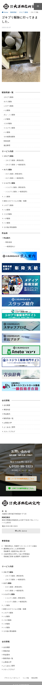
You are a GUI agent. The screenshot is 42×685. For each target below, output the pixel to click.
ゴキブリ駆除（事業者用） (15, 160)
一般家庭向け (10, 246)
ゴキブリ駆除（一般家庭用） (16, 165)
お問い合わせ (22, 531)
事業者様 (8, 242)
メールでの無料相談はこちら (22, 479)
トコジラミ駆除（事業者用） (16, 187)
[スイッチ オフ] (38, 6)
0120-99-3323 (22, 466)
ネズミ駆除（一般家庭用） (15, 178)
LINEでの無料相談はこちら (23, 488)
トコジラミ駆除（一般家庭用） (16, 192)
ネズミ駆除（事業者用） (14, 174)
